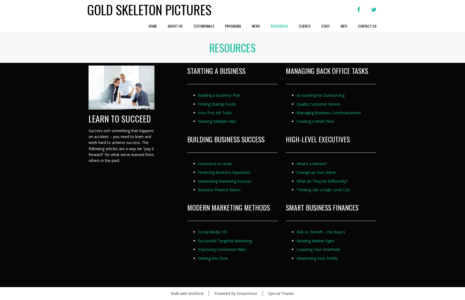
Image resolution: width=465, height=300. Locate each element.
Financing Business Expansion (224, 172)
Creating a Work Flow (315, 121)
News (256, 26)
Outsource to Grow (215, 163)
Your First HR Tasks (215, 112)
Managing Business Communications (329, 112)
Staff (325, 26)
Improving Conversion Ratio (222, 249)
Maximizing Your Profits (317, 258)
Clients (305, 26)
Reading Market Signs (315, 240)
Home (153, 26)
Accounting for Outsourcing (320, 95)
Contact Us (367, 26)
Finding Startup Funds (217, 104)
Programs (233, 26)
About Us (175, 26)
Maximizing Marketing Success (224, 181)
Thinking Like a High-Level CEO (323, 189)
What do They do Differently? (322, 181)
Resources (279, 26)
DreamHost (247, 293)
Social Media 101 (213, 231)
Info (344, 26)
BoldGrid (195, 293)
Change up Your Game (316, 172)
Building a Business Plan (219, 95)
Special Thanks (281, 293)
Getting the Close (213, 258)
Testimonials (203, 26)
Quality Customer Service (318, 104)
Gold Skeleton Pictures (149, 10)
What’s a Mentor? (312, 163)
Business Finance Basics (219, 189)
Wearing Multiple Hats (217, 121)
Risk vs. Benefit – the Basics (321, 231)
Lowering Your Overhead (318, 249)
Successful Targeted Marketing (225, 240)
